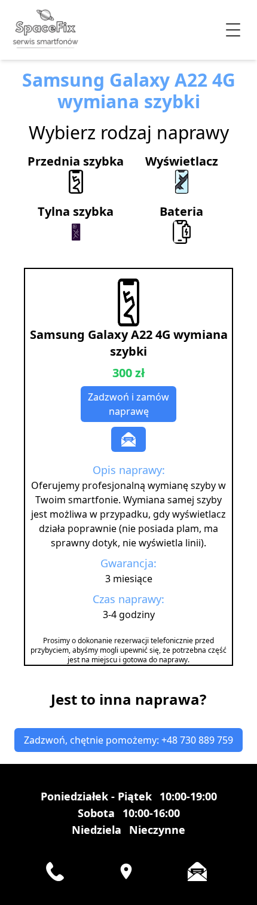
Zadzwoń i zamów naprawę (128, 404)
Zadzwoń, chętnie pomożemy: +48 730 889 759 (128, 740)
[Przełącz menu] (233, 30)
